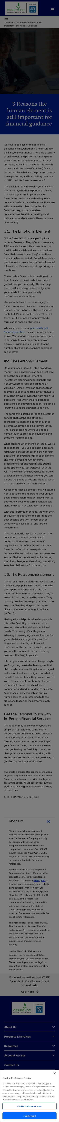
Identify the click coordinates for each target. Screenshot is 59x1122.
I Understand (29, 1116)
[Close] (54, 1073)
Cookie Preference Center (29, 1106)
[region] (29, 1096)
